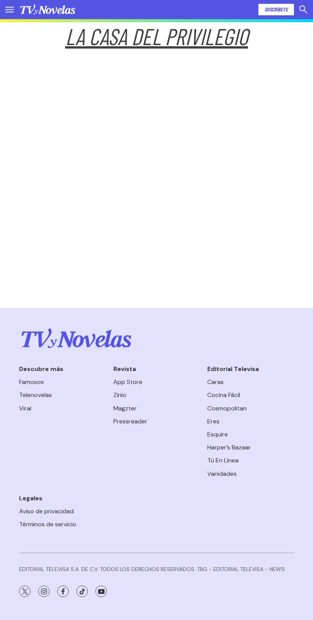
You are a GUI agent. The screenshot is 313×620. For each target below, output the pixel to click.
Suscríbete (276, 9)
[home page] (47, 9)
